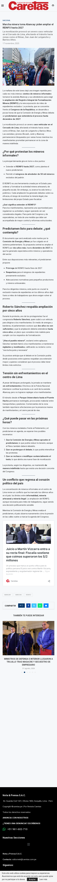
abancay (7, 595)
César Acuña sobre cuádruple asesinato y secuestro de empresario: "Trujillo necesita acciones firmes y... (28, 662)
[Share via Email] (46, 605)
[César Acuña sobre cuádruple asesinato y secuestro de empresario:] (28, 638)
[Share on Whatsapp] (40, 605)
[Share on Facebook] (28, 605)
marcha (18, 595)
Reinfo (28, 595)
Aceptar (32, 879)
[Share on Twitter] (34, 605)
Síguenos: (8, 865)
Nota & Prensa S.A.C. (14, 795)
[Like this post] (22, 605)
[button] (5, 647)
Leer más (43, 879)
